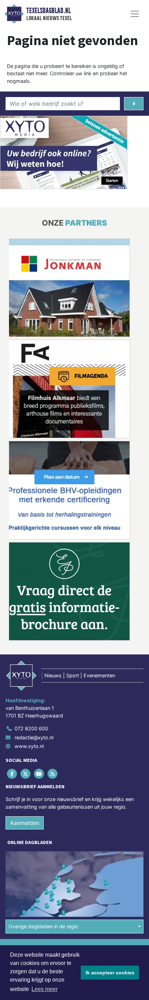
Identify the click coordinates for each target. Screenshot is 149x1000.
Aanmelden (24, 822)
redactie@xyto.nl (34, 737)
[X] (26, 774)
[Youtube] (39, 774)
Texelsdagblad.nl (48, 10)
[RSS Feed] (53, 774)
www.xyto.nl (29, 746)
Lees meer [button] (45, 989)
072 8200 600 (31, 728)
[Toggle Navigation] (135, 14)
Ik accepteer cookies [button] (110, 972)
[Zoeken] (133, 103)
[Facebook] (12, 774)
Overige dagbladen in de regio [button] (43, 926)
